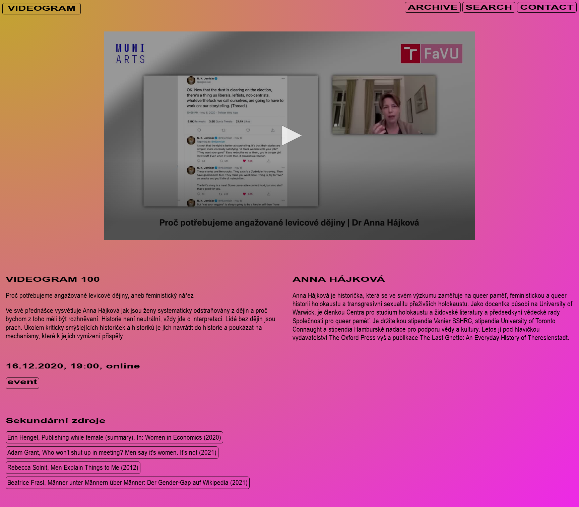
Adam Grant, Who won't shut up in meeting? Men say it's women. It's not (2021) (111, 452)
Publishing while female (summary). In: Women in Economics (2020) (114, 437)
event (22, 383)
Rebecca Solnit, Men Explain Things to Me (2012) (72, 467)
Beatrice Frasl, (127, 483)
